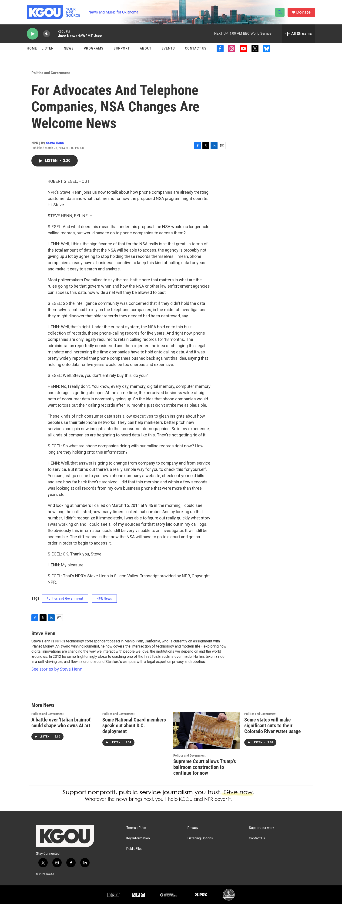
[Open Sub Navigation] (57, 48)
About (145, 48)
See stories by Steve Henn (56, 669)
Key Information (138, 838)
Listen (48, 48)
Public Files (134, 849)
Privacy (193, 828)
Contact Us (196, 48)
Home (32, 48)
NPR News (104, 598)
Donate (303, 12)
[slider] (54, 33)
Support (122, 48)
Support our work (261, 828)
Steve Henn (55, 143)
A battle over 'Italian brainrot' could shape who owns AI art (61, 722)
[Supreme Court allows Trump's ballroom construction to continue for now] (206, 730)
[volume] (46, 34)
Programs (94, 48)
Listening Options (200, 838)
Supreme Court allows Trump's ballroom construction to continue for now (204, 767)
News (69, 48)
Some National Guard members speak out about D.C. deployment (134, 725)
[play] (32, 34)
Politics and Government (50, 72)
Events (168, 48)
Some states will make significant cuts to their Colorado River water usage (272, 725)
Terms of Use (136, 828)
